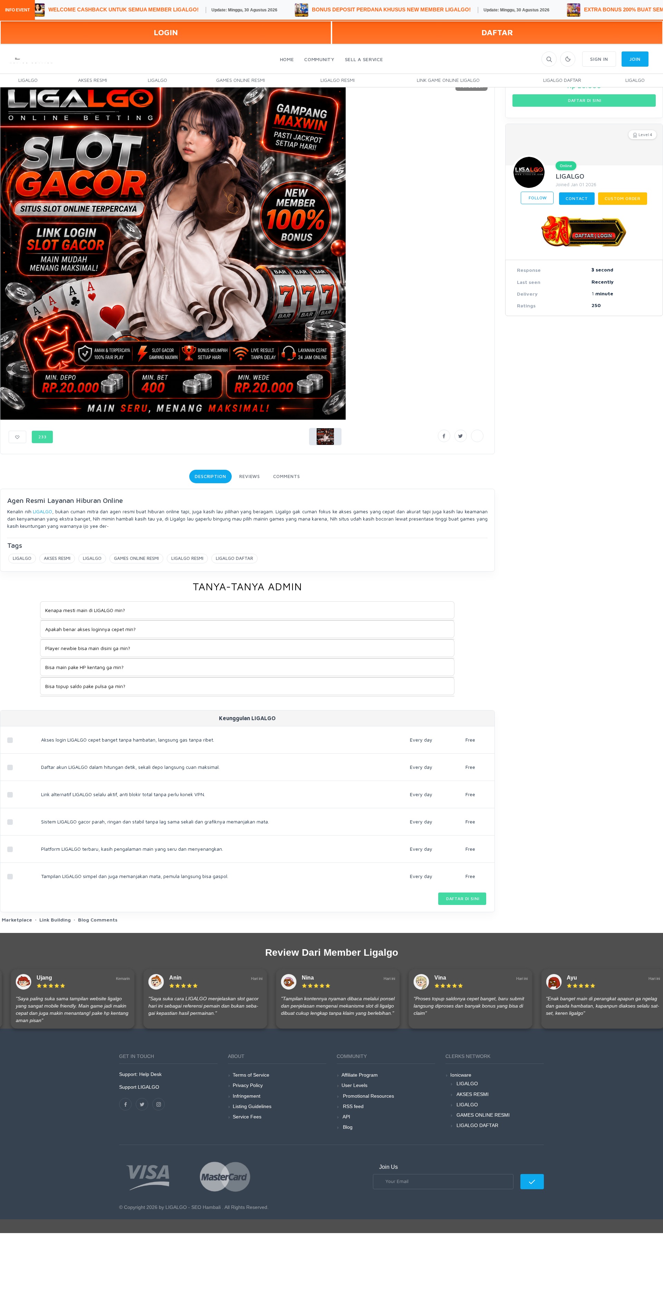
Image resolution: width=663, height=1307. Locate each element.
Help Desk (150, 1074)
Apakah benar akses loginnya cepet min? (90, 629)
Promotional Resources (368, 1096)
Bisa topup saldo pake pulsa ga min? (85, 686)
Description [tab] (210, 476)
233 (42, 436)
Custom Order (623, 198)
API (346, 1116)
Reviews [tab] (249, 476)
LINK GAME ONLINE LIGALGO (448, 80)
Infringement (246, 1096)
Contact (577, 198)
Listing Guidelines (252, 1106)
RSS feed (353, 1106)
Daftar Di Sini (462, 898)
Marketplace (17, 920)
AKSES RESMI (92, 80)
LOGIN (166, 32)
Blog (347, 1127)
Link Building (55, 920)
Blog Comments (97, 920)
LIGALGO (28, 80)
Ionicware (460, 1075)
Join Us (388, 1167)
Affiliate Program (360, 1075)
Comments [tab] (286, 476)
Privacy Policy (248, 1085)
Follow (537, 197)
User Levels (354, 1085)
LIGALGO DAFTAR (562, 80)
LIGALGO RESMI (337, 80)
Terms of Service (251, 1075)
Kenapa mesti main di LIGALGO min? (85, 610)
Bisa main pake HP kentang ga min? (84, 667)
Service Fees (247, 1116)
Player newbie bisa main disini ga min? (87, 648)
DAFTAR (497, 32)
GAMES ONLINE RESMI (240, 80)
